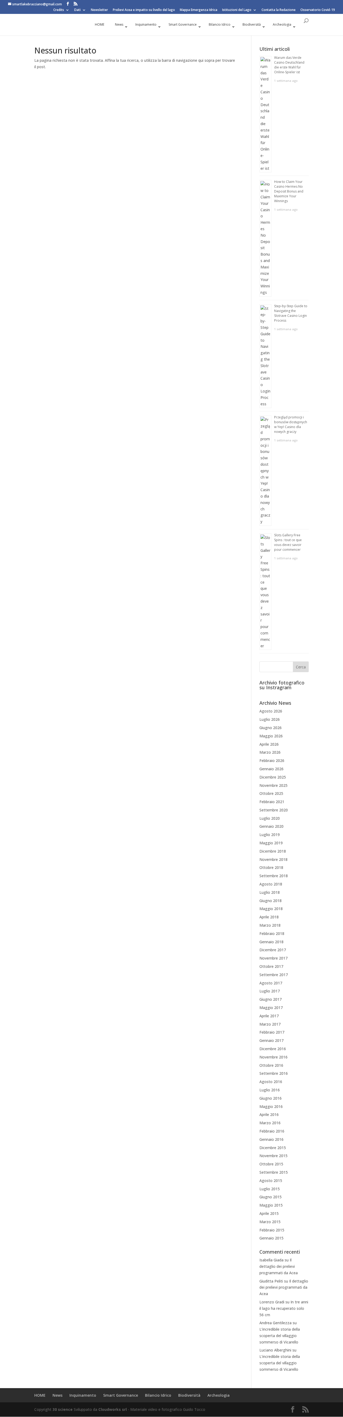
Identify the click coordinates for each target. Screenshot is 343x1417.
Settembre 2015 (273, 1172)
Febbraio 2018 (271, 933)
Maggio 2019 (271, 842)
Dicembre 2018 (272, 851)
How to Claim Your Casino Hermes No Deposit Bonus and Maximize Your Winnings (288, 191)
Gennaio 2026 (271, 768)
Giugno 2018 (270, 900)
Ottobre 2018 (271, 867)
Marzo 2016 (270, 1122)
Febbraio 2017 (271, 1032)
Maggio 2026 (271, 735)
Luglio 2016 (269, 1089)
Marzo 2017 (270, 1024)
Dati (77, 10)
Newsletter (99, 10)
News (57, 1395)
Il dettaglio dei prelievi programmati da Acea (278, 1266)
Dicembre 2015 (272, 1147)
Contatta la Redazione (279, 10)
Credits (58, 10)
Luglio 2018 (269, 892)
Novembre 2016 (273, 1057)
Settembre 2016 (273, 1073)
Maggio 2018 (271, 908)
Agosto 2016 (270, 1081)
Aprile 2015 (269, 1213)
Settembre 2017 (273, 974)
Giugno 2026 (270, 727)
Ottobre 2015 (271, 1163)
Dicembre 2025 (272, 777)
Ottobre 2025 (271, 793)
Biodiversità (189, 1395)
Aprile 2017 (269, 1015)
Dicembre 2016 (272, 1048)
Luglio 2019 (269, 834)
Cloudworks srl (112, 1409)
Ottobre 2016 (271, 1065)
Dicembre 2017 (272, 949)
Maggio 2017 (271, 1007)
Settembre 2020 (273, 810)
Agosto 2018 (270, 884)
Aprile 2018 (269, 916)
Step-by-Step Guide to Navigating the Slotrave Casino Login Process (290, 313)
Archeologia (218, 1395)
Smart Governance (120, 1395)
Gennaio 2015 (271, 1238)
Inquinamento (82, 1395)
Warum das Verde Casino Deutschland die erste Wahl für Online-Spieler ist (289, 64)
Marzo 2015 (270, 1221)
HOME (40, 1395)
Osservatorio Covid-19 (317, 10)
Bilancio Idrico (158, 1395)
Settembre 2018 (273, 875)
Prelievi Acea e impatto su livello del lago (144, 10)
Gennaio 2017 (271, 1040)
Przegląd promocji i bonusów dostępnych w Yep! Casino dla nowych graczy (290, 424)
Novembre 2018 (273, 859)
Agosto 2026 (270, 711)
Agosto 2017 (270, 982)
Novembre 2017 (273, 958)
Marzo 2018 (270, 925)
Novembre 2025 (273, 785)
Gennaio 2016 (271, 1139)
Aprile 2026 (269, 744)
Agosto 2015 (270, 1180)
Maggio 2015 (271, 1205)
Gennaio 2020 (271, 826)
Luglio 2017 (269, 991)
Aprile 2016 (269, 1114)
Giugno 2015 (270, 1196)
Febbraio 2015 (271, 1230)
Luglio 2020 (269, 818)
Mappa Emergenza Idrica (198, 10)
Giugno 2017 (270, 999)
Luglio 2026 (269, 719)
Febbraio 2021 (271, 801)
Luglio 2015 (269, 1188)
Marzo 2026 (270, 752)
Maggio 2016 (271, 1106)
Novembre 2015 (273, 1155)
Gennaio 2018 (271, 941)
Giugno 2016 (270, 1098)
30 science (63, 1409)
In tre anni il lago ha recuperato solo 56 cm (283, 1308)
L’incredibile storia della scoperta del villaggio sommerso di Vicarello (279, 1336)
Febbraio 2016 (271, 1131)
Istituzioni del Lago (236, 10)
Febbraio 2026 (271, 760)
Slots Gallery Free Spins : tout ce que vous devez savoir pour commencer (288, 542)
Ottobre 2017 (271, 966)
